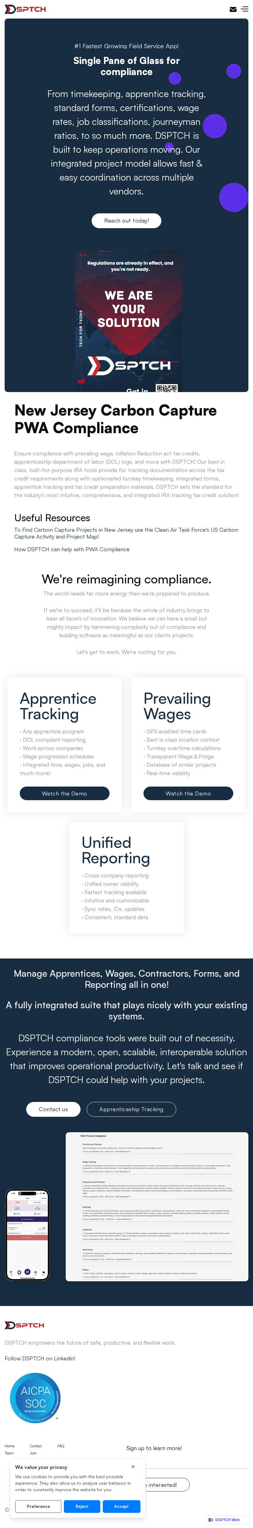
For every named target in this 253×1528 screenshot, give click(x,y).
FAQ (60, 1446)
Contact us (53, 1109)
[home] (25, 9)
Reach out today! (126, 220)
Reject (82, 1506)
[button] (244, 9)
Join (33, 1453)
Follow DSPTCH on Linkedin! (40, 1358)
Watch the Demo (64, 793)
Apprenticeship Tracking (131, 1109)
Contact (36, 1446)
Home (10, 1446)
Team (9, 1453)
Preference (38, 1506)
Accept (121, 1506)
